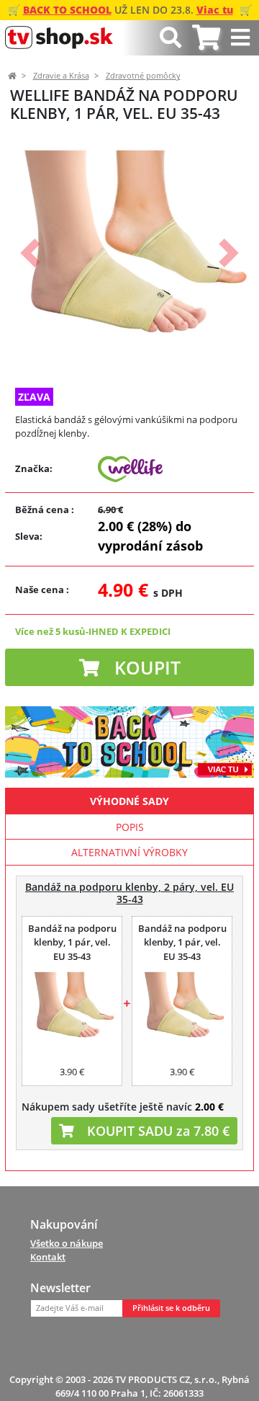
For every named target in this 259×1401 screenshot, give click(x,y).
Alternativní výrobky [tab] (129, 852)
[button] (30, 253)
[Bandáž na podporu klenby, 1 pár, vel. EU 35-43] (72, 1009)
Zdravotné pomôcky (143, 76)
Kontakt (47, 1256)
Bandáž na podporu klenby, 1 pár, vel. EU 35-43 (72, 942)
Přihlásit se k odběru (171, 1308)
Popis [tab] (130, 827)
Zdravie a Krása (61, 76)
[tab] (206, 37)
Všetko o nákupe (66, 1243)
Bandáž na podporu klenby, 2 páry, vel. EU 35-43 (129, 893)
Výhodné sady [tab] (129, 801)
